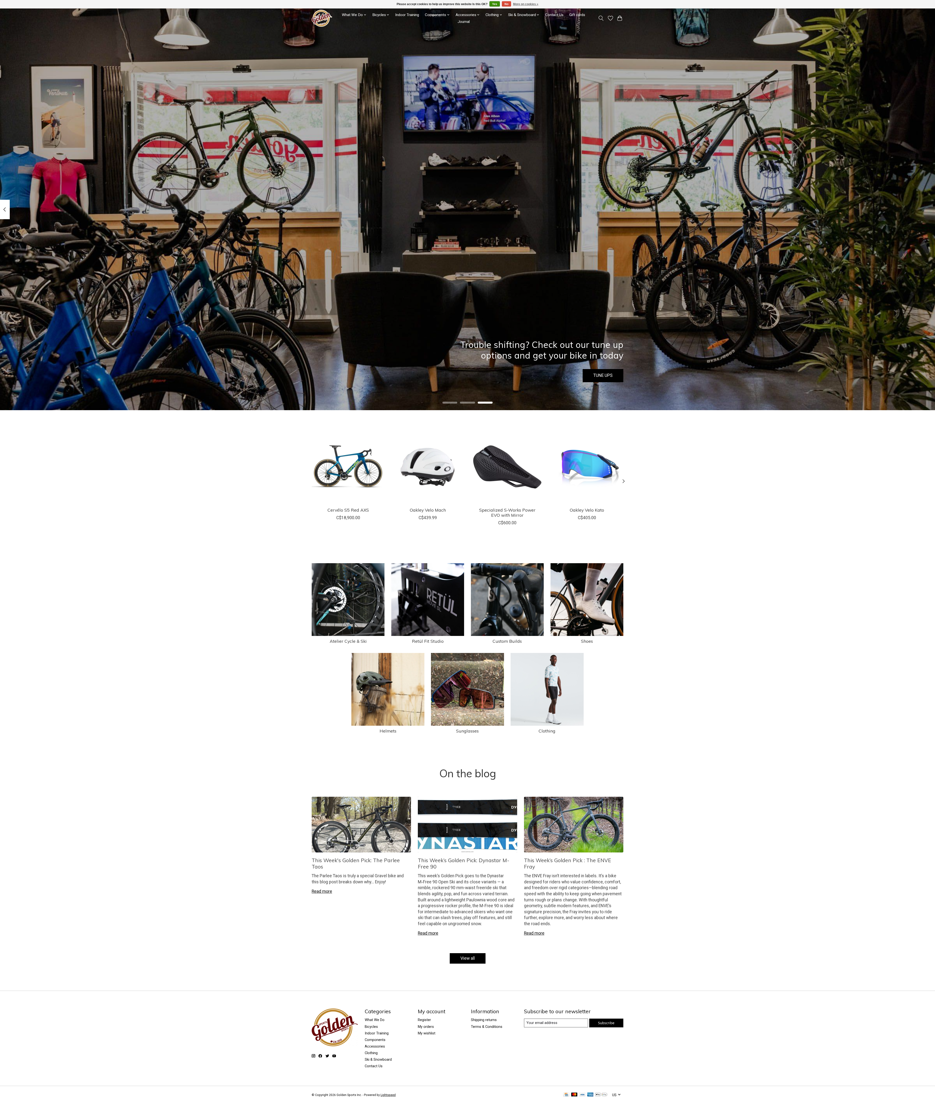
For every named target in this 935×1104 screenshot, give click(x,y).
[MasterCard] (574, 1095)
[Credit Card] (566, 1095)
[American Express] (590, 1095)
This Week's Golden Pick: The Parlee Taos (356, 863)
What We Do (374, 1020)
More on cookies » (525, 4)
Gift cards (577, 15)
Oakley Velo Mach (428, 510)
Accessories (375, 1046)
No (506, 4)
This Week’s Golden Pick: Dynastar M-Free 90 (463, 863)
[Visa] (582, 1095)
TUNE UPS (603, 375)
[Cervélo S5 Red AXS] (348, 467)
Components (375, 1040)
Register (424, 1020)
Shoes (587, 641)
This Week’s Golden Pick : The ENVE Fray (567, 863)
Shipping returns (484, 1020)
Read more (322, 891)
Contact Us (554, 15)
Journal (464, 21)
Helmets (388, 730)
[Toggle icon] (601, 18)
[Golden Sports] (322, 18)
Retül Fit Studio (428, 641)
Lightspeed (388, 1095)
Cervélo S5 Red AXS (348, 510)
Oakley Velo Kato (587, 510)
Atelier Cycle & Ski (348, 641)
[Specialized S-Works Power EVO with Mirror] (507, 467)
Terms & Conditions (486, 1026)
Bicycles (371, 1026)
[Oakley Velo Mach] (427, 467)
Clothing (547, 730)
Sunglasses (467, 730)
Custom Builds (507, 641)
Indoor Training (407, 15)
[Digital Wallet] (601, 1095)
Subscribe (606, 1022)
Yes (494, 4)
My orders (426, 1026)
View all (467, 958)
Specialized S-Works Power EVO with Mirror (507, 512)
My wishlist (426, 1033)
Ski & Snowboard (378, 1059)
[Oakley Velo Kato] (587, 467)
